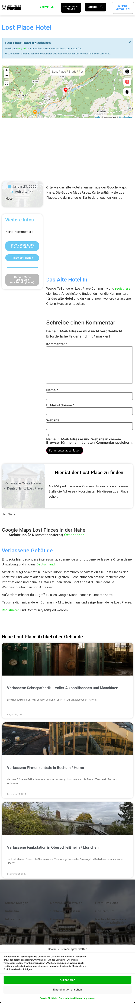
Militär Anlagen (16, 903)
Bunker (10, 935)
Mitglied (21, 48)
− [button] (6, 75)
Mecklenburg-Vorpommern (61, 929)
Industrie (12, 911)
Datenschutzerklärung (70, 998)
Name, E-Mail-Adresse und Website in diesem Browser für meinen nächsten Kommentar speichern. (89, 441)
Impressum (89, 998)
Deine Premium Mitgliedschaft (107, 932)
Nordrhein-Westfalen (66, 903)
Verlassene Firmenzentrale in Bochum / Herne (45, 768)
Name (52, 390)
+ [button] (6, 70)
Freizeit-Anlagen (18, 944)
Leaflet (97, 116)
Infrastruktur (15, 919)
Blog (98, 942)
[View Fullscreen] (6, 83)
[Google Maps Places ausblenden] (127, 82)
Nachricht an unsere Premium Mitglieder (111, 921)
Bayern (55, 919)
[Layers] (127, 71)
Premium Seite (106, 903)
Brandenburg (60, 939)
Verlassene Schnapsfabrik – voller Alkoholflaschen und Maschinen (62, 688)
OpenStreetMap (125, 116)
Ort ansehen (74, 535)
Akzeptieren (67, 980)
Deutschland (16, 488)
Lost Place (35, 488)
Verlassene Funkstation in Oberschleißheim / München (53, 847)
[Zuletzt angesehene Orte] (127, 92)
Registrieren (11, 610)
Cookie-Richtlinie (48, 998)
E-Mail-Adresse (60, 405)
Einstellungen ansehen (67, 989)
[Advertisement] (67, 146)
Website (52, 420)
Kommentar (57, 344)
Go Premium (104, 911)
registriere (122, 288)
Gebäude (12, 927)
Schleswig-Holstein (65, 911)
